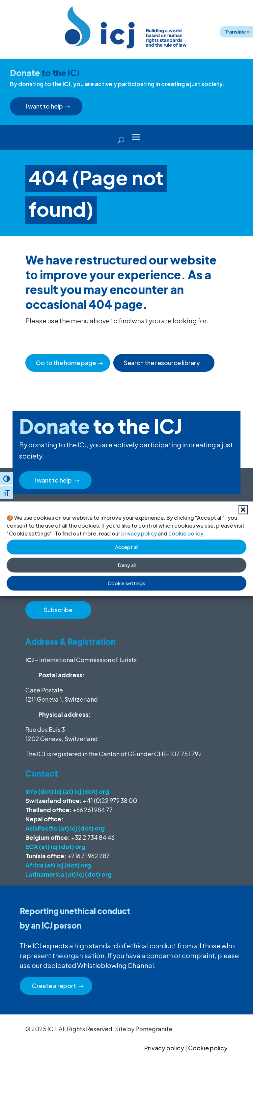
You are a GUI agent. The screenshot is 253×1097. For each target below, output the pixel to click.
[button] (243, 509)
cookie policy (185, 533)
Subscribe (58, 609)
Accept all (126, 547)
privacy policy (139, 533)
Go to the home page (66, 362)
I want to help (44, 106)
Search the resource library (162, 362)
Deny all (127, 565)
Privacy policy (164, 1048)
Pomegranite (153, 1029)
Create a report (54, 985)
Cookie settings (126, 583)
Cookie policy (208, 1048)
